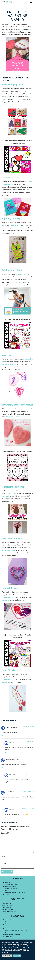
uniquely (6, 496)
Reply (2, 735)
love (26, 282)
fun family (5, 600)
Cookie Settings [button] (7, 956)
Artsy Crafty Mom (8, 550)
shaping (4, 99)
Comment (5, 833)
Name (3, 856)
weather (19, 274)
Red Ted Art (15, 225)
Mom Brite (12, 493)
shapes (30, 553)
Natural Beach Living (9, 364)
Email (3, 864)
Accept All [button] (17, 956)
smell (30, 409)
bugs (30, 29)
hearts (20, 29)
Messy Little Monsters (13, 417)
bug (3, 225)
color (28, 190)
